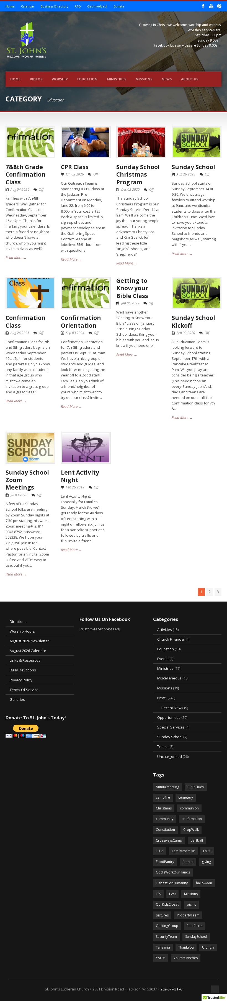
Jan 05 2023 (130, 303)
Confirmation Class (26, 321)
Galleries (17, 699)
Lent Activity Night (80, 476)
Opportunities (168, 717)
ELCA (160, 851)
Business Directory (54, 6)
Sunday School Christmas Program (138, 174)
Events (163, 658)
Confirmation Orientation (81, 321)
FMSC (207, 851)
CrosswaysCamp (169, 840)
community (164, 818)
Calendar (27, 6)
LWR (172, 894)
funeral (188, 861)
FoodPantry (165, 861)
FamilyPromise (183, 851)
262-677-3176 (171, 989)
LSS (158, 894)
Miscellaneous (169, 678)
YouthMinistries (186, 958)
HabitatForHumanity (172, 883)
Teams (163, 746)
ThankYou (186, 947)
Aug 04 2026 (20, 189)
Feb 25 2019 (75, 487)
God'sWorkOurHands (173, 872)
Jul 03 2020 (19, 495)
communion (189, 808)
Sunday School (193, 167)
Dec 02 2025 (130, 189)
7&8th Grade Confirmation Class (26, 174)
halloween (204, 883)
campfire (163, 797)
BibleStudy (195, 787)
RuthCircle (194, 925)
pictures (162, 915)
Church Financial (171, 639)
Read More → (16, 257)
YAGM (160, 958)
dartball (196, 840)
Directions (18, 621)
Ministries (116, 79)
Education (87, 79)
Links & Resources (25, 660)
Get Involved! (97, 6)
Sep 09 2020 (186, 332)
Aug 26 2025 (186, 174)
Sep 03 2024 (75, 332)
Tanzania (163, 947)
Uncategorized (169, 756)
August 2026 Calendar (28, 650)
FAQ (78, 6)
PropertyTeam (188, 915)
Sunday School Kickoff (193, 321)
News (167, 79)
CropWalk (191, 829)
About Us (189, 79)
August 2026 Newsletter (29, 640)
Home (10, 6)
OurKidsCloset (167, 904)
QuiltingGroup (167, 925)
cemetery (185, 797)
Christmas (164, 808)
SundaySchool (196, 936)
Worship (60, 79)
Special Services (171, 727)
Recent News (172, 707)
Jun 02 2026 (75, 174)
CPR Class (75, 167)
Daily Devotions (23, 670)
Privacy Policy (21, 679)
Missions (144, 79)
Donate (119, 6)
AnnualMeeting (167, 787)
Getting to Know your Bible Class (132, 288)
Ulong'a (208, 947)
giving (206, 861)
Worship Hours (22, 631)
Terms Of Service (24, 689)
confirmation (192, 818)
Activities (164, 629)
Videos (36, 79)
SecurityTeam (166, 936)
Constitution (165, 829)
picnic (191, 904)
